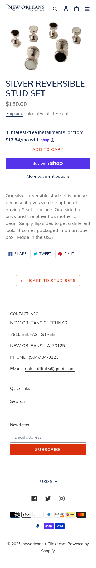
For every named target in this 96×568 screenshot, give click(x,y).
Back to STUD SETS (52, 280)
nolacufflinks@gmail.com (50, 368)
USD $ (46, 481)
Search (17, 401)
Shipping (14, 113)
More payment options (48, 176)
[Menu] (87, 8)
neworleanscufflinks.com (44, 543)
